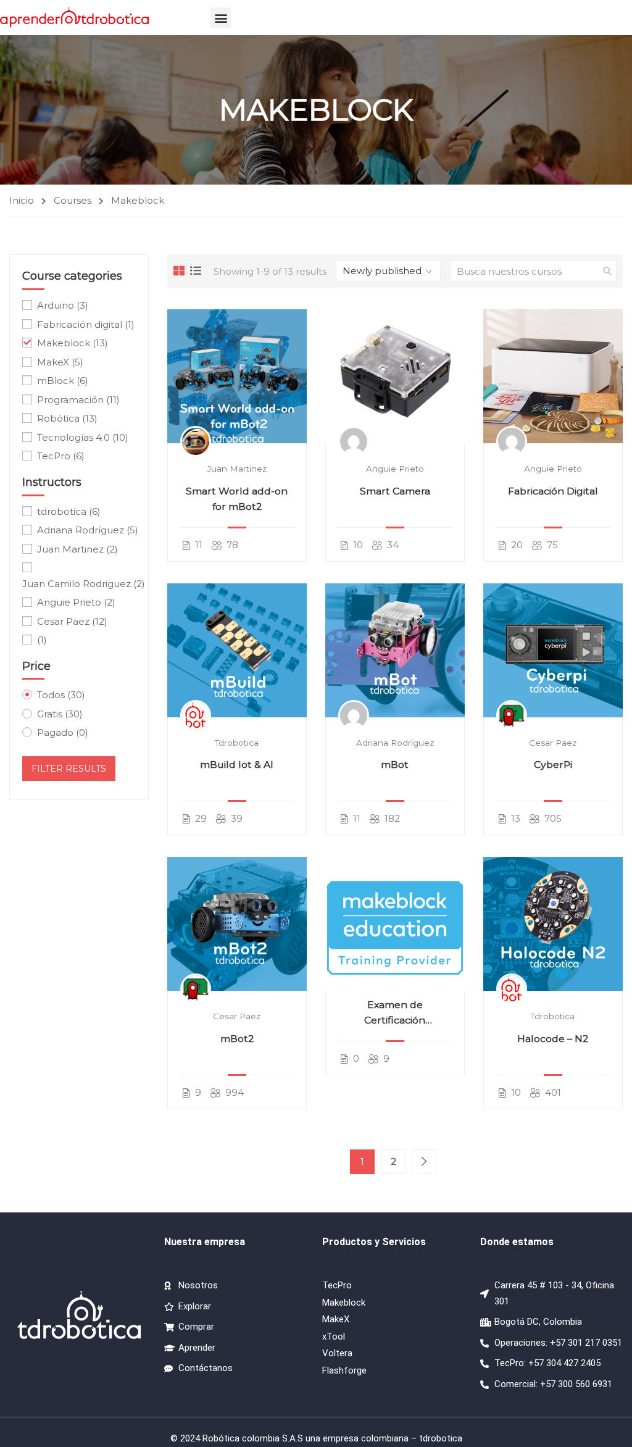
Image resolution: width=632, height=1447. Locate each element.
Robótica (67, 418)
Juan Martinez (237, 468)
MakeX (60, 362)
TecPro (61, 456)
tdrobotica (237, 743)
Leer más (237, 376)
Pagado (62, 732)
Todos (61, 695)
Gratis (60, 714)
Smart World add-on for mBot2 (237, 498)
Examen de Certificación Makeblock (394, 1013)
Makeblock (72, 343)
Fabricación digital (86, 324)
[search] (607, 271)
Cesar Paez (552, 743)
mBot (395, 764)
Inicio (21, 200)
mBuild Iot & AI (236, 764)
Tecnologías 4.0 (82, 437)
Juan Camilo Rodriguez (83, 584)
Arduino (62, 305)
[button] (220, 17)
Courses (72, 200)
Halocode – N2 (552, 1039)
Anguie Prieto (395, 468)
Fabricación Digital (553, 491)
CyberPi (553, 764)
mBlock (62, 380)
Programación (78, 400)
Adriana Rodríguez (395, 743)
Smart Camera (395, 491)
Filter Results (68, 768)
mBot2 (237, 1039)
